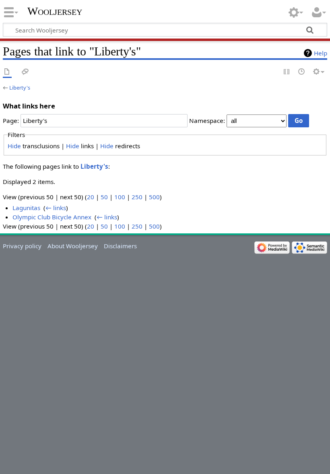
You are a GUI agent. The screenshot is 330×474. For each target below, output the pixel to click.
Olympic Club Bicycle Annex (51, 217)
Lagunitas (26, 208)
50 (104, 197)
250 (137, 197)
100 (119, 197)
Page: (11, 120)
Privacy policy (22, 246)
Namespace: (207, 120)
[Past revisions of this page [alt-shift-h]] (301, 72)
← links (55, 208)
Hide (14, 146)
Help (320, 53)
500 (154, 197)
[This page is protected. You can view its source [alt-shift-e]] (287, 72)
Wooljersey (54, 11)
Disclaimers (120, 246)
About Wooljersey (72, 246)
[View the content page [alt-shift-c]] (7, 72)
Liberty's (19, 87)
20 (90, 197)
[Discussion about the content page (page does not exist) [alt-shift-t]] (25, 72)
